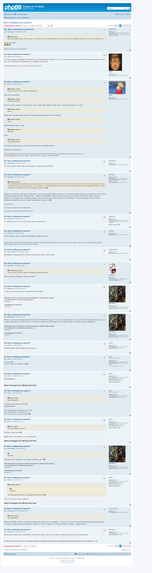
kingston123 (112, 160)
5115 (115, 74)
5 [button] (127, 26)
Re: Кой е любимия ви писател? (19, 29)
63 (114, 277)
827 (115, 218)
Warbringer (112, 174)
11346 (115, 376)
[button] (115, 25)
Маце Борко (112, 303)
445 (115, 31)
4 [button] (125, 26)
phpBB (64, 558)
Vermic (111, 373)
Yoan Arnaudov (71, 560)
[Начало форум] (13, 7)
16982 (115, 394)
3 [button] (122, 26)
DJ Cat (110, 343)
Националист (112, 29)
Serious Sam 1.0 (113, 249)
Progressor (112, 216)
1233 (115, 532)
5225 (115, 97)
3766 (115, 177)
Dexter (110, 356)
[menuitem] (20, 14)
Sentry (110, 95)
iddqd (110, 71)
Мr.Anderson (112, 529)
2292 (115, 252)
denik (110, 390)
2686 (115, 345)
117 (115, 163)
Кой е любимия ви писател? (17, 22)
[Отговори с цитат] (104, 30)
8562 (115, 305)
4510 (115, 360)
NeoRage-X (112, 275)
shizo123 (111, 231)
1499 (115, 233)
